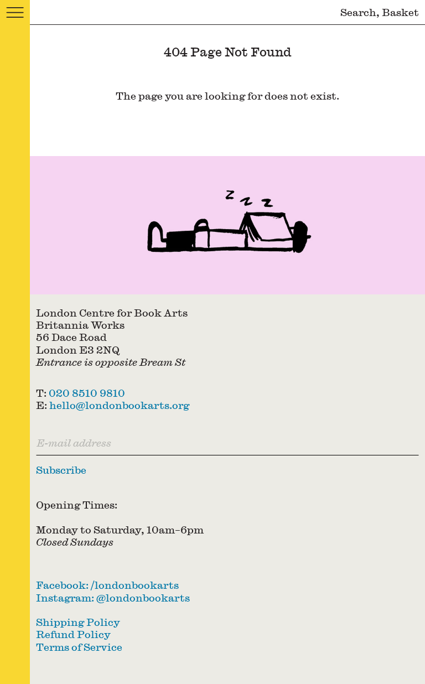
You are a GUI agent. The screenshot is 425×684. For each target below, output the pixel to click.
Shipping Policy (78, 622)
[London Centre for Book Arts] (227, 225)
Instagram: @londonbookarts (113, 597)
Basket (400, 12)
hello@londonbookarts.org (119, 405)
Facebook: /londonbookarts (107, 584)
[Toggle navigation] (15, 12)
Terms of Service (79, 646)
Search (358, 12)
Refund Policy (73, 634)
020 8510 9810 (87, 392)
